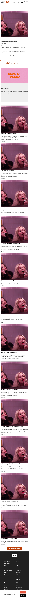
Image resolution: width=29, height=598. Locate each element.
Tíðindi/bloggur (19, 587)
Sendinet (18, 579)
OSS (17, 563)
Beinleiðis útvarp (8, 570)
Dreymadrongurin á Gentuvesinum (9, 538)
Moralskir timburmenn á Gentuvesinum (10, 243)
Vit (5, 574)
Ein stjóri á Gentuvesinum (7, 315)
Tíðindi (14, 2)
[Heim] (3, 2)
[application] (14, 63)
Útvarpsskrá (7, 563)
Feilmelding (18, 572)
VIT (8, 6)
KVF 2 (14, 6)
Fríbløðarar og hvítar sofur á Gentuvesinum (11, 464)
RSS (17, 574)
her (14, 594)
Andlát (5, 587)
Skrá (2, 6)
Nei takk (23, 595)
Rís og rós (18, 570)
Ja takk (23, 592)
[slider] (23, 63)
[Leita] (25, 2)
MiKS (5, 572)
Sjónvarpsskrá (7, 565)
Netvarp (18, 577)
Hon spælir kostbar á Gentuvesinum (9, 501)
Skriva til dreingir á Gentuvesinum (9, 352)
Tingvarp (21, 6)
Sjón (22, 2)
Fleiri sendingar (14, 549)
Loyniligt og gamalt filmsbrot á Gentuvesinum (12, 426)
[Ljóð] (8, 2)
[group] (17, 63)
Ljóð (18, 2)
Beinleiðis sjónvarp (8, 568)
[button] (8, 63)
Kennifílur (18, 568)
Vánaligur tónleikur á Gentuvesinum (9, 389)
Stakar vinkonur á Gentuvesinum (9, 133)
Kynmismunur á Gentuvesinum (8, 281)
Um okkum (18, 585)
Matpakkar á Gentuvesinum (7, 170)
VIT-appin (18, 565)
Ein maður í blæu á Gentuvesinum (9, 208)
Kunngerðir (6, 585)
